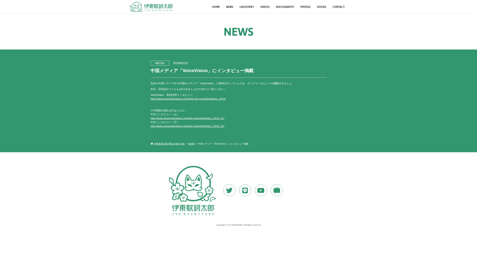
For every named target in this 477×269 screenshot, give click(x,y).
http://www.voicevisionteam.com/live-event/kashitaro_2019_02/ (187, 125)
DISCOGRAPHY (285, 7)
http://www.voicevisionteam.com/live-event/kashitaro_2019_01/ (187, 118)
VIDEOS (265, 7)
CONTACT (339, 7)
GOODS (321, 7)
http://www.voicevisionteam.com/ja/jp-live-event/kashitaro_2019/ (187, 98)
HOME (216, 7)
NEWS (229, 7)
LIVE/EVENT (247, 7)
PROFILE (305, 7)
